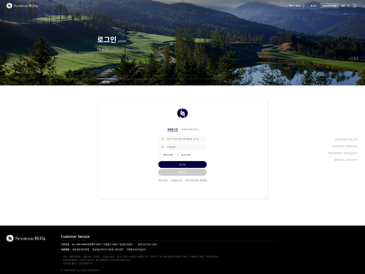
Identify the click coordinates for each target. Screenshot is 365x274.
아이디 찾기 (163, 180)
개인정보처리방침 (80, 249)
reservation (329, 5)
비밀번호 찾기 (176, 180)
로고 (22, 6)
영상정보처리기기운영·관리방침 (107, 249)
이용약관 (65, 249)
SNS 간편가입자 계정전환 (196, 180)
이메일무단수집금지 (136, 249)
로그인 (106, 82)
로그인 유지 (186, 154)
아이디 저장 (168, 154)
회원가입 (182, 172)
